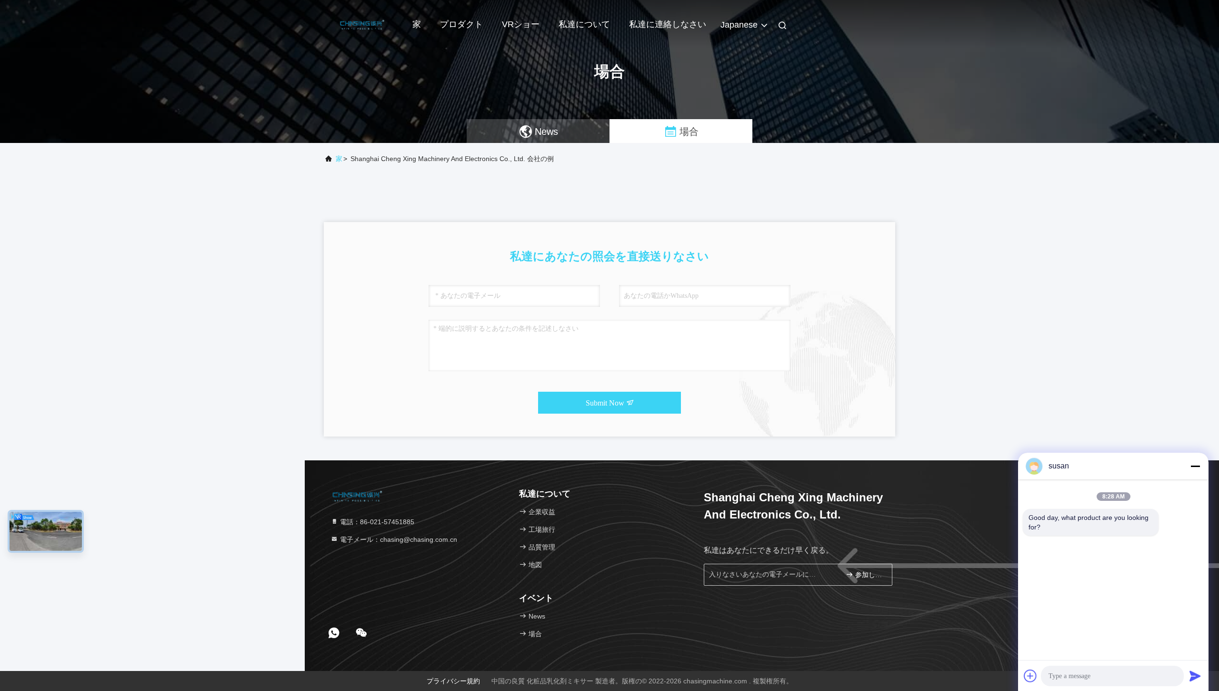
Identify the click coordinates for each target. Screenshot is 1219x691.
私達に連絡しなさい (667, 24)
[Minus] (1195, 466)
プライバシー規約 (453, 681)
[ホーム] (362, 24)
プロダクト (461, 24)
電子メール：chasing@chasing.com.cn (397, 539)
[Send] (1195, 675)
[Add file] (1030, 675)
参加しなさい (868, 575)
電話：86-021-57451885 (376, 522)
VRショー (521, 24)
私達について (584, 24)
